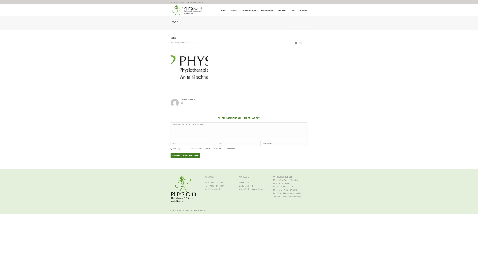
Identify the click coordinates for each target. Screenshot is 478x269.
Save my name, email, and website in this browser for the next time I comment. (204, 148)
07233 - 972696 (179, 2)
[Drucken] (296, 42)
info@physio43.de (196, 2)
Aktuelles (282, 10)
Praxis (234, 10)
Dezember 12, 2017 (189, 42)
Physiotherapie (249, 10)
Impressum (188, 210)
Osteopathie (267, 10)
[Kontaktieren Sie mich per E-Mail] (182, 103)
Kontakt (303, 10)
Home (223, 10)
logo (298, 27)
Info (293, 10)
